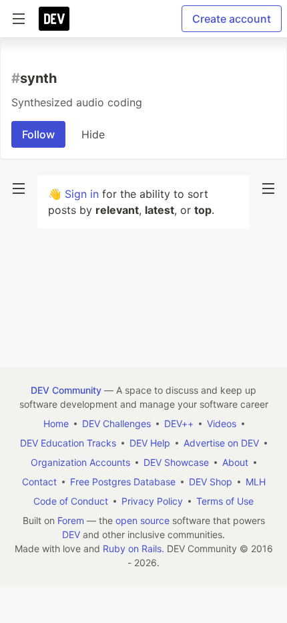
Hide (93, 134)
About (235, 462)
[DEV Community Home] (54, 18)
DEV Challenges (116, 423)
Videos (221, 423)
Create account (231, 18)
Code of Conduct (70, 501)
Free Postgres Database (123, 481)
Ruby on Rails (132, 548)
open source (142, 520)
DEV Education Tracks (68, 443)
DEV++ (179, 423)
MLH (256, 481)
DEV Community (66, 390)
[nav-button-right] (268, 188)
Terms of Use (225, 501)
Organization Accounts (80, 462)
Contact (39, 481)
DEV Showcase (176, 462)
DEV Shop (210, 481)
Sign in (82, 194)
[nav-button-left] (18, 188)
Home (56, 423)
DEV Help (149, 443)
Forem (70, 520)
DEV (71, 534)
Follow (38, 134)
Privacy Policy (152, 501)
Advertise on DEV (221, 443)
